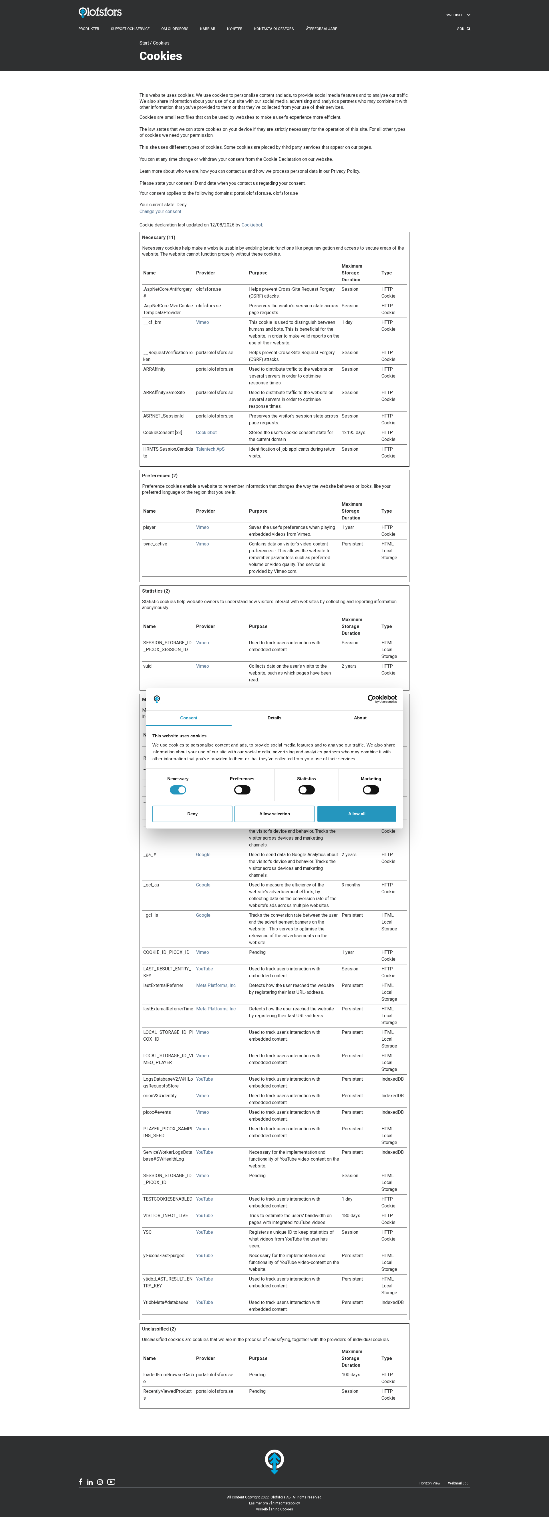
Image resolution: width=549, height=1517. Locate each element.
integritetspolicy (287, 1503)
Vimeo (202, 322)
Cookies (161, 43)
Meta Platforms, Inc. (216, 985)
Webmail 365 (458, 1483)
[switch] (242, 789)
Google (203, 854)
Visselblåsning (267, 1509)
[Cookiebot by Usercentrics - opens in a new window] (372, 699)
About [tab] (360, 717)
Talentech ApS (210, 449)
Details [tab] (275, 717)
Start (144, 43)
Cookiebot (252, 225)
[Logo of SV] (108, 11)
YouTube (204, 969)
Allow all (356, 813)
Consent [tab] (188, 717)
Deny (192, 813)
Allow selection (274, 813)
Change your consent (160, 211)
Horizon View (429, 1483)
